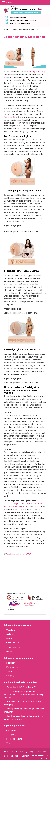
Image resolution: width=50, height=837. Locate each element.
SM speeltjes (12, 734)
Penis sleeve (12, 667)
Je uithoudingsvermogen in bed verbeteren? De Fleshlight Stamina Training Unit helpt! (23, 694)
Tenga (9, 671)
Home (6, 29)
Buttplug (10, 651)
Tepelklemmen (13, 647)
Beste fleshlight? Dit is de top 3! (21, 687)
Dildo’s (9, 638)
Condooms (11, 730)
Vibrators (10, 630)
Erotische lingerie (14, 739)
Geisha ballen (12, 643)
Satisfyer (10, 634)
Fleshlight (10, 663)
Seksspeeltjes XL (39, 755)
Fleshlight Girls (10, 117)
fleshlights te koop (36, 71)
